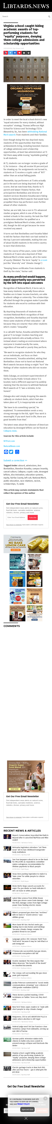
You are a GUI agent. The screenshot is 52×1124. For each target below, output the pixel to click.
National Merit (39, 478)
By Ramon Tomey (27, 843)
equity (6, 478)
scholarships (10, 484)
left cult (27, 478)
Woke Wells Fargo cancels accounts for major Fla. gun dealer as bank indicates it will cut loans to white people (28, 888)
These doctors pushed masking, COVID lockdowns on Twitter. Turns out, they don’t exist (29, 997)
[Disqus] (26, 661)
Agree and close (27, 1109)
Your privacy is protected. (14, 524)
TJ (17, 484)
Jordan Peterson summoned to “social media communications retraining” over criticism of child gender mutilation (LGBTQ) (30, 985)
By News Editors (26, 934)
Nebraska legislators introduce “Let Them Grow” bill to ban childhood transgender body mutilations (29, 849)
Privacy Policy (23, 1104)
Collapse (21, 471)
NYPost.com (9, 441)
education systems (34, 475)
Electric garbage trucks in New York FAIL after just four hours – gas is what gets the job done (29, 1069)
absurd (21, 465)
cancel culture (10, 471)
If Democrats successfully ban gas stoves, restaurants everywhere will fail (29, 952)
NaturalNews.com (12, 446)
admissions (31, 465)
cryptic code (32, 471)
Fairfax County (16, 478)
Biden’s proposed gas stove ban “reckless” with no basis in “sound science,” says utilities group (29, 914)
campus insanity (40, 468)
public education (11, 481)
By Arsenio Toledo (27, 1022)
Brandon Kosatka (23, 468)
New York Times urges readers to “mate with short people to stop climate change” (30, 1008)
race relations (26, 481)
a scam (44, 260)
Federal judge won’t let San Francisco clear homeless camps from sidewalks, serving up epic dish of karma (30, 1029)
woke (21, 484)
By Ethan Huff (26, 855)
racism (37, 481)
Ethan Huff (20, 48)
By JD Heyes (25, 869)
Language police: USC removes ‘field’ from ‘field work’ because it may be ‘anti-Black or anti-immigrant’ (30, 941)
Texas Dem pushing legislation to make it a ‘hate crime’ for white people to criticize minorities (29, 876)
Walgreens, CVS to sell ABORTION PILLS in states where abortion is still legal (29, 1018)
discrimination (17, 475)
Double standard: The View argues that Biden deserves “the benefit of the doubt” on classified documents (29, 963)
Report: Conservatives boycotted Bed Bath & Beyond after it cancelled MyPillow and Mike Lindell (30, 837)
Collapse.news (10, 431)
